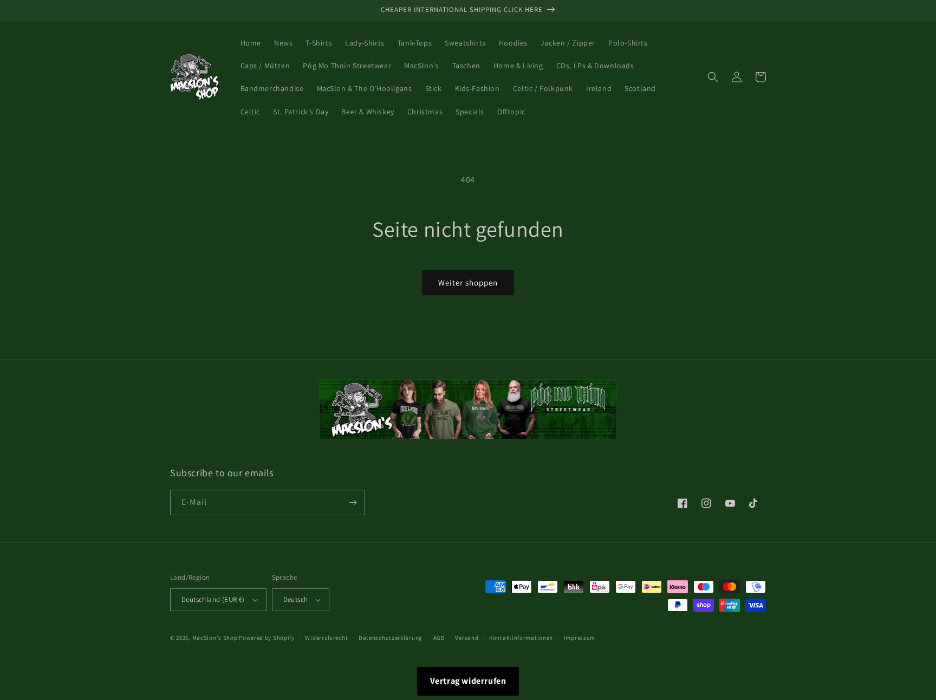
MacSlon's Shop (215, 637)
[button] (713, 77)
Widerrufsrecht (326, 637)
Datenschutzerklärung (390, 637)
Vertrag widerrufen (468, 680)
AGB (439, 637)
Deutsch (295, 599)
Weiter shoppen (468, 282)
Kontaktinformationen (521, 637)
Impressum (579, 637)
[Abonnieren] (353, 502)
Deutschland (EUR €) (213, 599)
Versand (466, 637)
